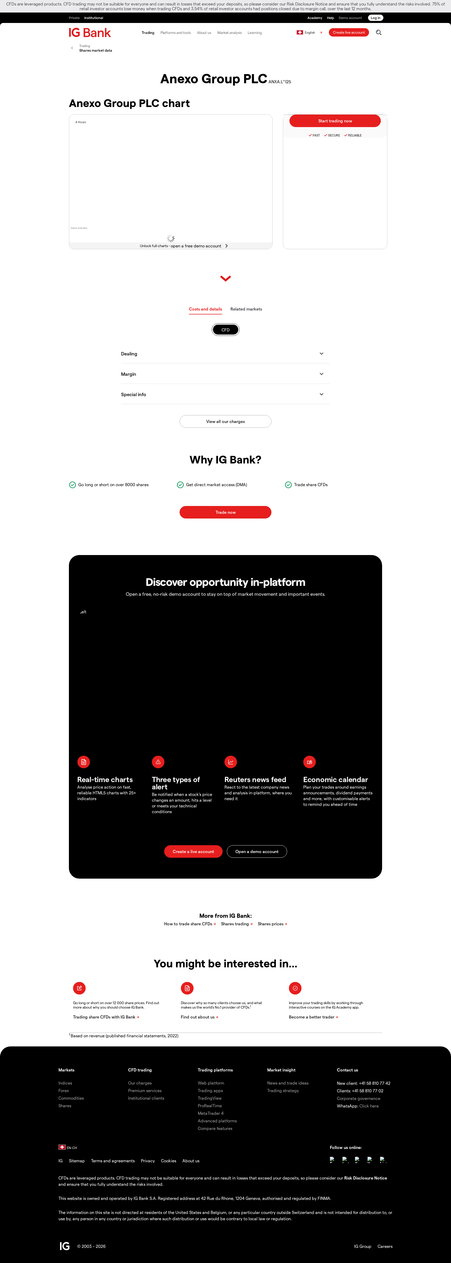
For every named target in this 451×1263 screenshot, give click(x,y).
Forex (63, 1090)
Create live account (349, 32)
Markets (66, 1069)
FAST (316, 135)
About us (204, 32)
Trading (148, 32)
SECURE (334, 135)
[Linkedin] (383, 1160)
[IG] (90, 32)
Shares (64, 1105)
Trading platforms (215, 1069)
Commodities (71, 1097)
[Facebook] (333, 1160)
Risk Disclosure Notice (365, 1177)
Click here (369, 1105)
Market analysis (229, 32)
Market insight (281, 1069)
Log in (376, 18)
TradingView (210, 1097)
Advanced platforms (217, 1120)
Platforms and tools (176, 32)
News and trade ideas (287, 1082)
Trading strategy (283, 1090)
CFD (226, 329)
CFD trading (140, 1069)
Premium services (145, 1090)
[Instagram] (345, 1160)
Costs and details (205, 308)
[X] (358, 1160)
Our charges (140, 1082)
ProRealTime (210, 1105)
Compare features (215, 1128)
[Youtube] (370, 1160)
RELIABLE (355, 135)
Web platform (211, 1082)
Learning (255, 32)
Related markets (246, 308)
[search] (378, 32)
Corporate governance (358, 1098)
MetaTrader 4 (211, 1113)
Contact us (347, 1069)
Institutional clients (146, 1097)
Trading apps (210, 1090)
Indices (65, 1082)
